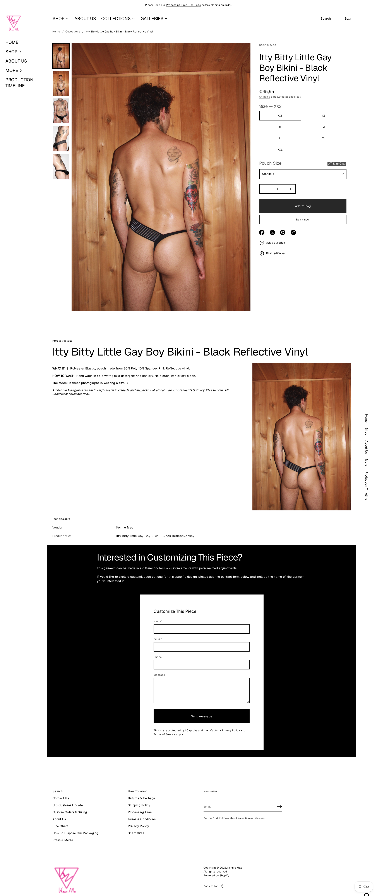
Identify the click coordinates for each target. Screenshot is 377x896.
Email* (158, 639)
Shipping (264, 96)
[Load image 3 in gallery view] (61, 110)
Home (56, 31)
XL (323, 138)
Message (159, 675)
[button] (23, 51)
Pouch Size (302, 163)
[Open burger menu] (366, 18)
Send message (201, 716)
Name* (158, 621)
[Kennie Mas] (13, 23)
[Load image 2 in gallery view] (61, 83)
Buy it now (302, 220)
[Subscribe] (279, 806)
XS (323, 116)
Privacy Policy (231, 730)
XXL (280, 150)
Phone (158, 657)
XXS (280, 116)
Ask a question (275, 243)
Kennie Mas (267, 45)
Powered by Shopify (216, 875)
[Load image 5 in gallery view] (61, 166)
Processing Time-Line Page (183, 5)
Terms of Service (164, 734)
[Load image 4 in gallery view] (61, 138)
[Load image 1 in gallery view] (61, 56)
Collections (72, 31)
